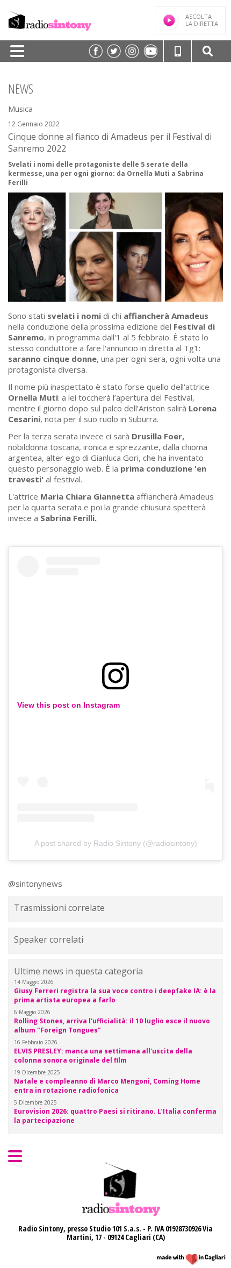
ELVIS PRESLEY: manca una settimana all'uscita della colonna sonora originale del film (103, 1055)
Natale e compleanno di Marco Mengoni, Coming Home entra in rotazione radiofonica (107, 1086)
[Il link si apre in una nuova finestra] (96, 51)
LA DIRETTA (201, 19)
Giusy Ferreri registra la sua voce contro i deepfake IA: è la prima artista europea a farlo (115, 995)
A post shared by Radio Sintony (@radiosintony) (115, 843)
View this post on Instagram (68, 705)
